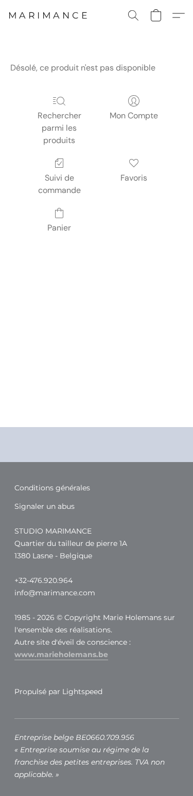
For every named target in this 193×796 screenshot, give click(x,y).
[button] (49, 15)
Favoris (133, 177)
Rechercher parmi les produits (59, 128)
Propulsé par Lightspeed (58, 691)
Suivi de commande (59, 184)
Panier (59, 227)
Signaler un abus (44, 506)
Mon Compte (134, 115)
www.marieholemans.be (61, 654)
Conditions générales (52, 487)
